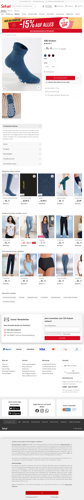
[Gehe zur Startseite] (6, 6)
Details (5, 144)
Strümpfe (21, 297)
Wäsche (17, 14)
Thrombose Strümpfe (9, 301)
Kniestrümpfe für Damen (70, 297)
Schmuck (42, 14)
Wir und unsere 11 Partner (19, 444)
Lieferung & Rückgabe (29, 364)
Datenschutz (25, 422)
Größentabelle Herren (49, 366)
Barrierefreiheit (35, 422)
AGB (19, 422)
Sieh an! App (6, 369)
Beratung (45, 360)
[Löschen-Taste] (33, 6)
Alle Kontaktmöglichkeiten (73, 372)
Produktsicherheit (8, 159)
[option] (45, 55)
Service (24, 360)
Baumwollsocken (55, 297)
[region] (42, 469)
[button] (2, 35)
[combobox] (26, 6)
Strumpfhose (44, 297)
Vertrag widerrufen (10, 422)
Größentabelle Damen (49, 364)
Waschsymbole (47, 371)
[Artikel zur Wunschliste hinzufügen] (78, 78)
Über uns (5, 364)
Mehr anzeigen (66, 334)
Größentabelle (50, 71)
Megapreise (69, 14)
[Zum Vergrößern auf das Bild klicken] (39, 88)
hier (68, 453)
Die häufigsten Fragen (29, 373)
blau (45, 58)
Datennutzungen (65, 444)
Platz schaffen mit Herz (29, 376)
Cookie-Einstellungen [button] (74, 422)
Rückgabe (6, 149)
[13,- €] (10, 226)
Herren (10, 11)
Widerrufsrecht (54, 422)
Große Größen (32, 14)
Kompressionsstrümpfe (9, 297)
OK (42, 493)
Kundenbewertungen (9, 164)
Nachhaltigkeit (7, 154)
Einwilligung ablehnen (32, 497)
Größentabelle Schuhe (49, 369)
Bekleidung (9, 14)
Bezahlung (25, 369)
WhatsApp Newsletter (8, 371)
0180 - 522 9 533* (70, 387)
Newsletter (5, 366)
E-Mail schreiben (70, 366)
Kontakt (65, 360)
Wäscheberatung (47, 373)
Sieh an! (5, 360)
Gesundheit (50, 14)
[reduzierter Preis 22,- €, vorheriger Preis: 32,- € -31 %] (28, 226)
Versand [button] (63, 49)
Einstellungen (54, 497)
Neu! (2, 14)
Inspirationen (60, 14)
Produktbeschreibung (10, 126)
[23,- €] (64, 226)
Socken (14, 35)
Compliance (63, 422)
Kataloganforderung (28, 371)
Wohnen (16, 11)
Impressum (45, 422)
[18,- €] (10, 264)
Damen (3, 11)
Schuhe (24, 14)
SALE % (77, 14)
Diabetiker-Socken (32, 297)
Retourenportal (27, 366)
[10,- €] (64, 184)
